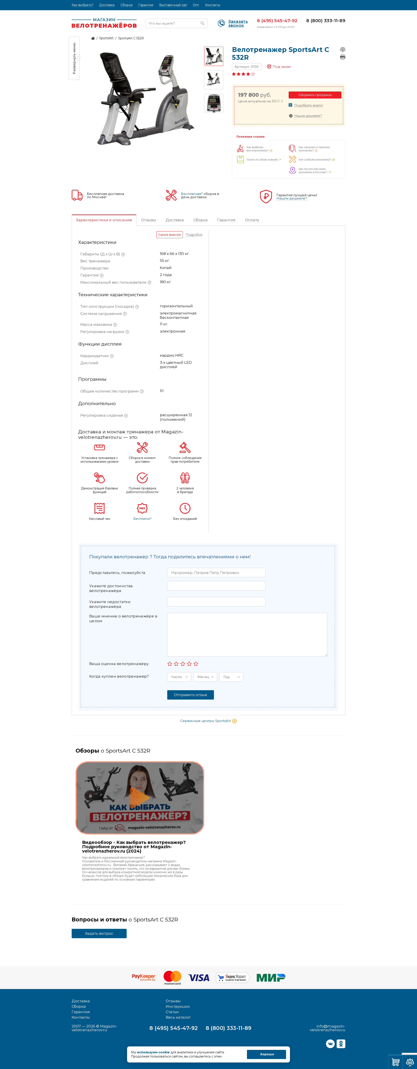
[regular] (182, 663)
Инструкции (178, 1006)
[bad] (169, 663)
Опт (196, 5)
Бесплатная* (192, 193)
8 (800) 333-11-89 (325, 20)
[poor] (176, 663)
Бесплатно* (142, 519)
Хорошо (267, 1054)
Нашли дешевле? (308, 116)
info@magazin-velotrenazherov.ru (327, 1028)
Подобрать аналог (308, 105)
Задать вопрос (99, 933)
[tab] (104, 220)
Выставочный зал (173, 5)
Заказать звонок (238, 23)
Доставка (106, 5)
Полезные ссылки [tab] (251, 136)
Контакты (212, 5)
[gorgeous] (195, 663)
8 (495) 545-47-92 (277, 20)
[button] (179, 677)
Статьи (172, 1012)
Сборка (127, 5)
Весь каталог (178, 1017)
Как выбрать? (82, 5)
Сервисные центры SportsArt (206, 721)
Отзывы (173, 1001)
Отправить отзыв (190, 695)
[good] (189, 663)
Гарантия (145, 5)
